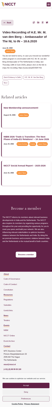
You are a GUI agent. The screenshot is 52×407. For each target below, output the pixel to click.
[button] (49, 4)
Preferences (26, 399)
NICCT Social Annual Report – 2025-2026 (25, 165)
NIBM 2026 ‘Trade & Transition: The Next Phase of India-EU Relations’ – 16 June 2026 (26, 138)
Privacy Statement (31, 404)
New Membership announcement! (21, 108)
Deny (26, 392)
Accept (26, 385)
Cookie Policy (17, 404)
